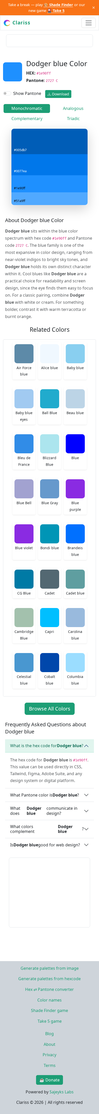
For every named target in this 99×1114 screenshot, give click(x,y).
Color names (49, 1000)
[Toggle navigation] (88, 23)
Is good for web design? (45, 845)
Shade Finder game (49, 1010)
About (49, 1044)
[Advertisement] (49, 40)
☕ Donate (49, 1080)
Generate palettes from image (50, 968)
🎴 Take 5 (55, 10)
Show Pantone (27, 93)
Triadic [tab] (73, 118)
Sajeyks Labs (62, 1092)
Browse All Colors (49, 708)
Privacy (49, 1055)
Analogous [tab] (73, 108)
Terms (50, 1065)
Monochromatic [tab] (26, 108)
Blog (49, 1033)
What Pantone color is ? (44, 795)
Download (60, 94)
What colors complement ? (47, 829)
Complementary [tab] (26, 118)
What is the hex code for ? (46, 745)
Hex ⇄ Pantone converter (49, 989)
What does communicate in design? (43, 810)
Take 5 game (50, 1021)
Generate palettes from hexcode (49, 978)
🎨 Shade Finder (58, 4)
